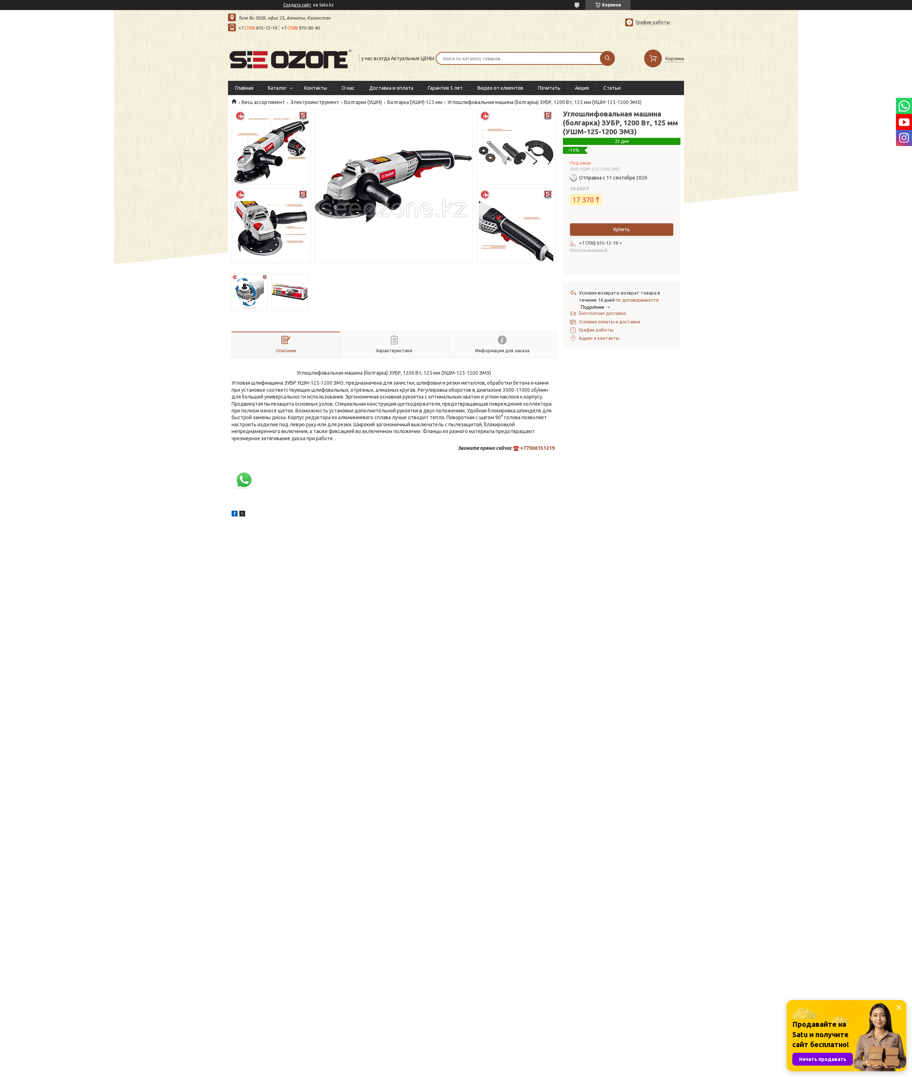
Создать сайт (297, 4)
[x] (242, 514)
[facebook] (235, 514)
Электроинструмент (314, 102)
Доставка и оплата (391, 87)
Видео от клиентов (500, 87)
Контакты (315, 87)
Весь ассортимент (263, 102)
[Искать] (607, 58)
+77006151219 (537, 448)
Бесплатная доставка (602, 313)
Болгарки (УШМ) (363, 102)
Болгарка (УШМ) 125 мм (414, 102)
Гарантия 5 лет (445, 87)
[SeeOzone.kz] (290, 58)
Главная (244, 87)
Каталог (277, 87)
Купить (621, 229)
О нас (348, 87)
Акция (582, 87)
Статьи (612, 87)
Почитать (549, 87)
